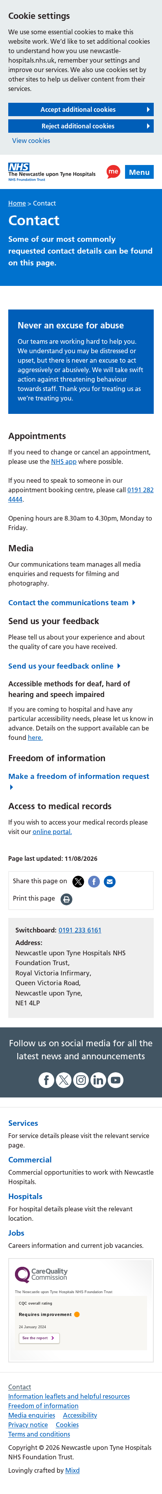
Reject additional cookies (78, 126)
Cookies (67, 1425)
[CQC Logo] (41, 1281)
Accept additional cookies (78, 109)
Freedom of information (43, 1406)
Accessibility (80, 1415)
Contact (19, 1387)
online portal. (52, 832)
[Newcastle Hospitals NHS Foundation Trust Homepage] (52, 172)
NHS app (64, 461)
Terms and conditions (39, 1434)
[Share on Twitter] (78, 881)
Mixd (72, 1470)
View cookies (31, 141)
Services (23, 1123)
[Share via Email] (110, 881)
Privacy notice (28, 1425)
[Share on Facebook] (94, 881)
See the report (35, 1338)
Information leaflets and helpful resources (69, 1396)
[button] (113, 172)
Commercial (30, 1159)
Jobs (16, 1233)
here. (35, 737)
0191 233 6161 (80, 930)
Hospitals (25, 1196)
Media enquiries (31, 1415)
